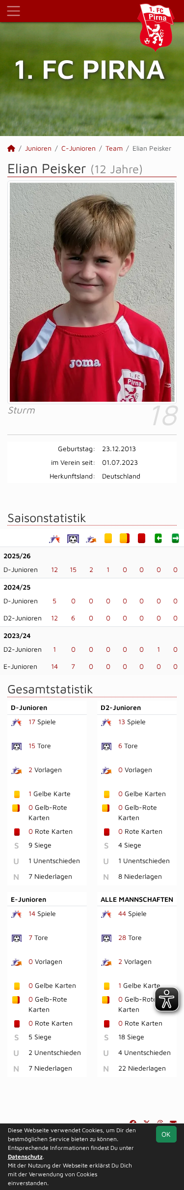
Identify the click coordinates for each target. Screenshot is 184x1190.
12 (54, 569)
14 (54, 666)
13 (121, 721)
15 (73, 569)
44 (122, 913)
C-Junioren (78, 148)
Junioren (38, 148)
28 (122, 937)
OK (166, 1134)
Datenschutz (25, 1156)
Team (114, 148)
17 (31, 721)
